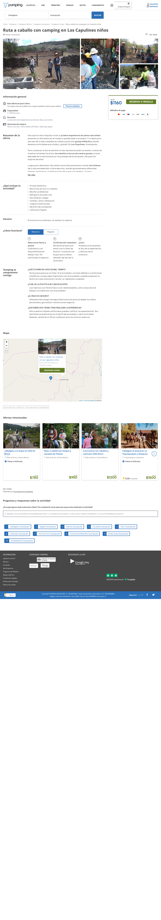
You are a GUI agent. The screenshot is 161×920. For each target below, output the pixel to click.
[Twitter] (153, 595)
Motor (82, 5)
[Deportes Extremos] (13, 5)
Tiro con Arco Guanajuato (49, 534)
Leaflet (81, 400)
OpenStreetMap (89, 400)
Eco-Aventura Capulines (23, 492)
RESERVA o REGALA (141, 101)
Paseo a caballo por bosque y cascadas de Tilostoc (57, 452)
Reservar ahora (52, 370)
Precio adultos (73, 106)
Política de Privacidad (10, 581)
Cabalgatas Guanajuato (20, 526)
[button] (154, 453)
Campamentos (97, 5)
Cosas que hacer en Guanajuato (37, 407)
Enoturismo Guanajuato (118, 534)
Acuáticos (30, 5)
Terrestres (55, 5)
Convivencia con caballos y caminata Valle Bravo (96, 452)
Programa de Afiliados (11, 571)
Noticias (6, 562)
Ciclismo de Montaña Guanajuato (84, 534)
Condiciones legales (10, 578)
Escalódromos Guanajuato (22, 540)
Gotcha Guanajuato (74, 526)
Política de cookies (9, 585)
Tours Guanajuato (127, 526)
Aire (43, 5)
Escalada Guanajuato (101, 526)
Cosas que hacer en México (13, 407)
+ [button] (6, 341)
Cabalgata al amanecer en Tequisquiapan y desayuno (135, 452)
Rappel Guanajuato (48, 526)
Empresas (154, 6)
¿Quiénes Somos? (9, 558)
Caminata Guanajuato (19, 534)
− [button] (6, 345)
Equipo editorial (8, 575)
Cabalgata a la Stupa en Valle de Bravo (20, 452)
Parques (69, 5)
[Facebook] (147, 595)
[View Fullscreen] (6, 351)
